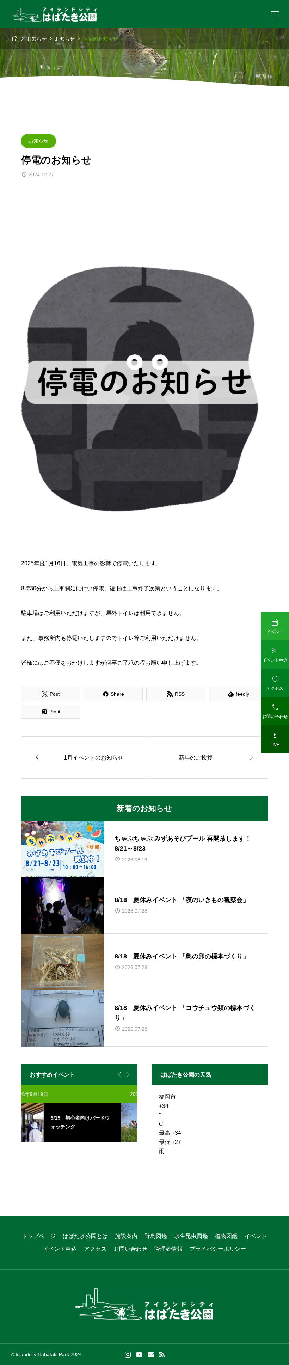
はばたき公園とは (85, 1236)
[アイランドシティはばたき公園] (55, 14)
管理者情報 (168, 1249)
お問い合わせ (130, 1249)
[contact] (151, 1354)
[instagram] (128, 1354)
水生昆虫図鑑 (191, 1236)
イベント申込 (60, 1249)
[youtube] (139, 1354)
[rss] (162, 1354)
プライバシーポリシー (218, 1249)
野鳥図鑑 (155, 1236)
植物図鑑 (226, 1236)
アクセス (95, 1249)
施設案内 (126, 1236)
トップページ (39, 1236)
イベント (256, 1236)
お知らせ (38, 141)
